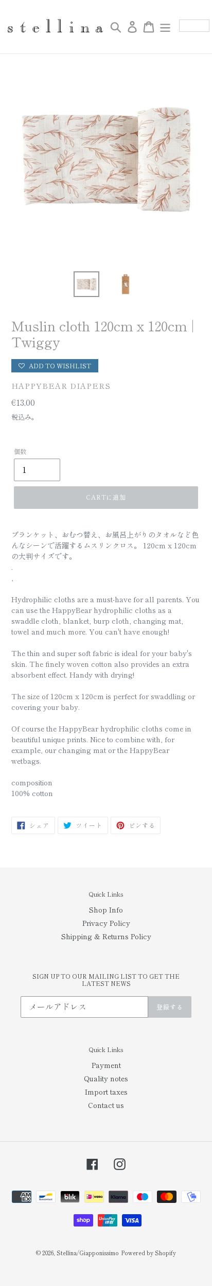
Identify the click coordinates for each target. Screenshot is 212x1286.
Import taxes (106, 1091)
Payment (106, 1065)
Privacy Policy (106, 923)
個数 (20, 451)
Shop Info (106, 909)
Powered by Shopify (148, 1253)
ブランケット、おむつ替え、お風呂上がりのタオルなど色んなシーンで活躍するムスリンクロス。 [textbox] (105, 545)
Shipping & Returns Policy (106, 936)
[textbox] (106, 567)
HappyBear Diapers (61, 385)
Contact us (106, 1105)
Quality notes (106, 1078)
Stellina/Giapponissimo (88, 1253)
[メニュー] (165, 26)
